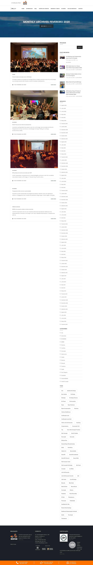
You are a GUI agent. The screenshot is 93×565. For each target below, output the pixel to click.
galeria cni (63, 451)
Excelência (70, 447)
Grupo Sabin (76, 458)
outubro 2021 (64, 269)
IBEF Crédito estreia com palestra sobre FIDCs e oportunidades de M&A (74, 66)
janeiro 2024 (64, 193)
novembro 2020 (64, 303)
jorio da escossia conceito (67, 475)
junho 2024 (63, 181)
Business (63, 345)
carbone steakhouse (65, 412)
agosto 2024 (63, 175)
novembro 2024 (64, 166)
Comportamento (64, 426)
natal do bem (64, 486)
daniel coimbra (74, 433)
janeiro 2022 (64, 263)
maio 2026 (63, 114)
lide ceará (63, 479)
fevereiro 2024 (64, 190)
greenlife (63, 454)
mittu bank (71, 483)
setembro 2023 (64, 205)
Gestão (62, 357)
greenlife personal (65, 458)
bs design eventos (73, 397)
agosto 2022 (63, 242)
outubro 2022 (64, 236)
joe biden (71, 468)
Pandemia (63, 366)
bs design (73, 394)
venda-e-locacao (16, 206)
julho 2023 (63, 211)
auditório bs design (71, 390)
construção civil (75, 426)
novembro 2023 (64, 199)
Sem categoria (64, 372)
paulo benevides (73, 493)
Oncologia (63, 490)
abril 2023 (63, 217)
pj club (63, 497)
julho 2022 (63, 245)
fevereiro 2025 (64, 157)
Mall (36, 8)
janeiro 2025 (64, 160)
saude (13, 74)
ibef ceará (78, 465)
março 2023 (63, 221)
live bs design (73, 479)
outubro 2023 (64, 202)
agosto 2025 (63, 141)
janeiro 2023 (64, 227)
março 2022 (63, 257)
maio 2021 (63, 284)
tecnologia (70, 515)
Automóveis (63, 335)
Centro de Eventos (44, 8)
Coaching (63, 348)
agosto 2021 (63, 275)
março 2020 (63, 321)
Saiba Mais (53, 84)
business (76, 408)
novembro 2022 (64, 233)
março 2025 (63, 154)
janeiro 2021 (64, 297)
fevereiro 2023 (64, 224)
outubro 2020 (64, 306)
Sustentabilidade (64, 378)
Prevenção (63, 500)
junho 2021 (63, 281)
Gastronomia (64, 354)
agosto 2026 (63, 105)
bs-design (14, 122)
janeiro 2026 (64, 126)
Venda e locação (64, 381)
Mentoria (63, 360)
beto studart (64, 394)
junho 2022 (63, 248)
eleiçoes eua (64, 440)
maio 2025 (63, 147)
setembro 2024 (64, 172)
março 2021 (63, 290)
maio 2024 (63, 184)
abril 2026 (63, 117)
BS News (63, 8)
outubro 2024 (64, 169)
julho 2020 (63, 315)
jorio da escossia (65, 472)
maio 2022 (63, 251)
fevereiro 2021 (64, 294)
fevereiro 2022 (64, 260)
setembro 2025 (64, 138)
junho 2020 (63, 318)
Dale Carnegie (64, 433)
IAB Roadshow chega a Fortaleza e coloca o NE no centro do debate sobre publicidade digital (73, 92)
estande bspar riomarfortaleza (68, 444)
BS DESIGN (63, 339)
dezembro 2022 (64, 230)
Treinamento (64, 518)
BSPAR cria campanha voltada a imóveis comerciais (22, 209)
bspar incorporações (65, 408)
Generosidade (73, 451)
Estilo (62, 447)
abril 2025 (63, 151)
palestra (71, 490)
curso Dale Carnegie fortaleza (73, 429)
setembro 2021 (64, 272)
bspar (62, 404)
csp (62, 429)
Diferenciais (29, 8)
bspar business (71, 404)
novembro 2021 (64, 266)
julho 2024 (63, 178)
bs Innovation (73, 401)
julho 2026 (63, 108)
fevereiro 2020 (64, 324)
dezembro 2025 (64, 129)
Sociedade (63, 375)
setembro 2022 (64, 239)
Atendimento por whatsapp (73, 563)
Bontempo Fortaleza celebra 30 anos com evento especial (73, 74)
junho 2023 (63, 214)
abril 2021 (63, 287)
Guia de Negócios (72, 8)
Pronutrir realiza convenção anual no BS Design (22, 77)
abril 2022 (63, 254)
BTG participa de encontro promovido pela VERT (22, 172)
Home (23, 8)
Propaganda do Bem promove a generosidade (21, 191)
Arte (62, 332)
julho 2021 (63, 278)
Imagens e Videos (55, 8)
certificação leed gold (66, 419)
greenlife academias (73, 454)
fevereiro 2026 (64, 123)
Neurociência (74, 486)
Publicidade (72, 500)
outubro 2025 (64, 135)
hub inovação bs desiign (66, 465)
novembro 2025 (64, 132)
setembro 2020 (64, 309)
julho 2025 (63, 144)
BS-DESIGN (68, 62)
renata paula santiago (66, 507)
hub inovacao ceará (65, 461)
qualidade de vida (65, 504)
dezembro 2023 (64, 196)
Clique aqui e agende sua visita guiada (48, 563)
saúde (62, 515)
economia (72, 436)
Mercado (63, 363)
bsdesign (63, 397)
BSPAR (62, 342)
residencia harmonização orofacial (69, 511)
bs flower (63, 401)
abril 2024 (63, 187)
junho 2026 (63, 111)
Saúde (62, 369)
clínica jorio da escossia (66, 422)
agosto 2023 (63, 208)
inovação (63, 468)
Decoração (63, 351)
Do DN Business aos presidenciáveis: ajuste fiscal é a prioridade (73, 57)
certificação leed (65, 415)
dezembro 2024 (64, 163)
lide (78, 475)
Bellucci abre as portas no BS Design (73, 82)
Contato (80, 8)
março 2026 (63, 120)
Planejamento (71, 497)
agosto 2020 (63, 312)
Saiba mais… (21, 539)
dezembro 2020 (64, 300)
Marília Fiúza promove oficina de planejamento (21, 124)
